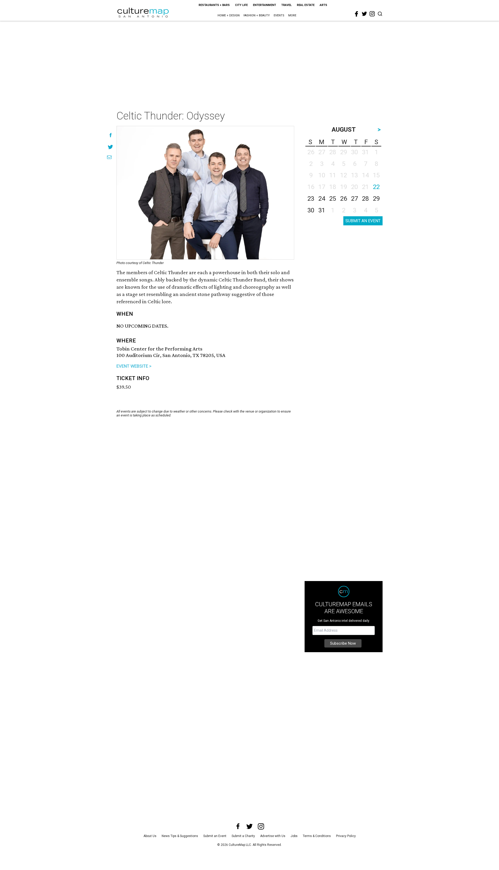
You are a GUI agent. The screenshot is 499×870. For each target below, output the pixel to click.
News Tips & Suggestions (180, 836)
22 (376, 187)
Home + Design (229, 15)
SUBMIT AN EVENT (362, 220)
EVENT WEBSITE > (134, 366)
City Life (241, 5)
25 (332, 198)
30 (310, 210)
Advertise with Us (272, 836)
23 (310, 198)
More (292, 15)
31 (321, 210)
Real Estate (305, 5)
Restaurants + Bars (214, 5)
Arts (323, 5)
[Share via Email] (109, 157)
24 (321, 198)
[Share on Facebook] (110, 135)
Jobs (294, 836)
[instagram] (372, 14)
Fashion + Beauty (257, 15)
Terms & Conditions (317, 836)
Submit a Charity (243, 836)
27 (354, 198)
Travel (286, 5)
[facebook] (356, 14)
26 (343, 198)
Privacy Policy (346, 836)
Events (279, 15)
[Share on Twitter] (110, 146)
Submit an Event (214, 836)
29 (376, 198)
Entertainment (264, 5)
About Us (149, 836)
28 (365, 198)
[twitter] (364, 14)
